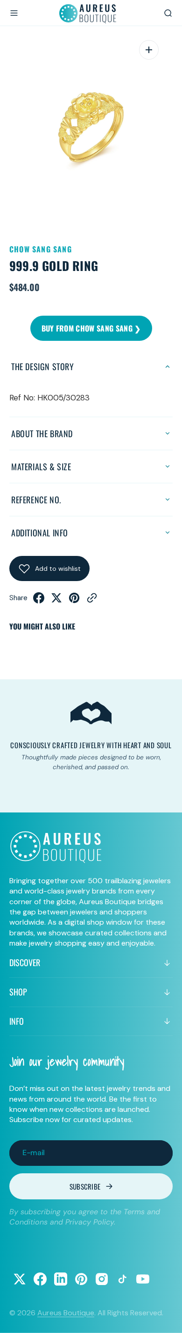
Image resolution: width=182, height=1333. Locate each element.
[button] (14, 13)
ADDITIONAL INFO (39, 533)
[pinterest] (74, 601)
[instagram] (101, 1279)
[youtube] (143, 1279)
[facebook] (38, 601)
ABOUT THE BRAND (42, 433)
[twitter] (56, 601)
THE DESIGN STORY (42, 366)
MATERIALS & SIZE (41, 466)
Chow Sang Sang (40, 249)
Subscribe (85, 1186)
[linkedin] (60, 1279)
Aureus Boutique (65, 1313)
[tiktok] (122, 1279)
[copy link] (92, 601)
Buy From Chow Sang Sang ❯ (91, 328)
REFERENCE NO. (36, 500)
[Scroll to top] (166, 1317)
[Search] (168, 13)
